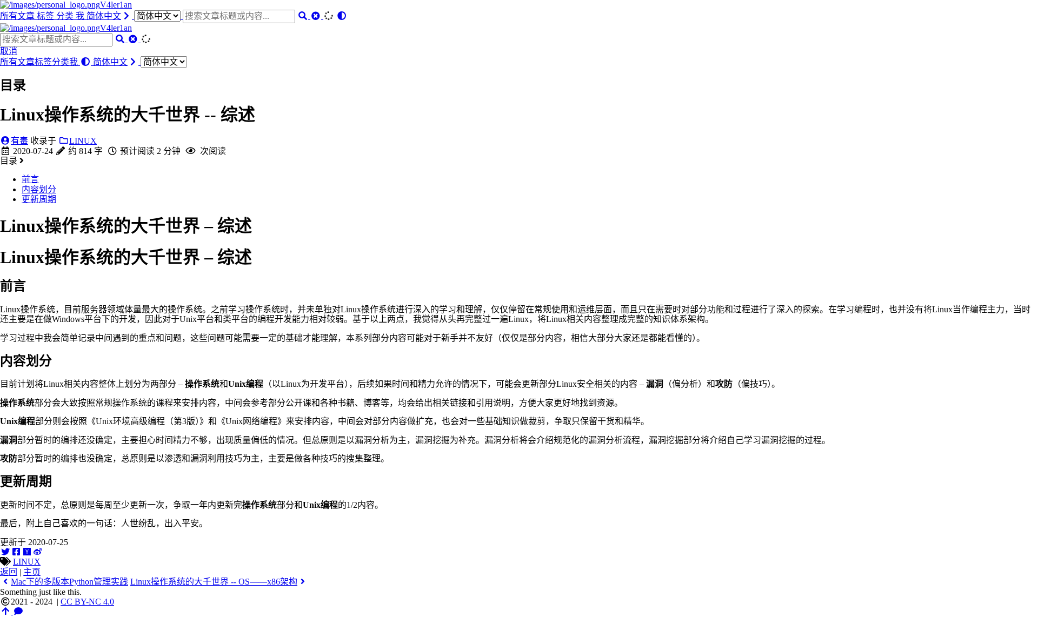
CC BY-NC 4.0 (87, 601)
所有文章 (18, 16)
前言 (30, 179)
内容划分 (39, 189)
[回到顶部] (6, 611)
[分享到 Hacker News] (27, 551)
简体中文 (103, 16)
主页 (32, 571)
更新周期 (39, 199)
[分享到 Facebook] (16, 551)
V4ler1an (116, 4)
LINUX (83, 140)
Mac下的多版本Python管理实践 (69, 581)
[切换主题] (341, 16)
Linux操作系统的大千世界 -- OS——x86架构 (213, 581)
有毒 (19, 140)
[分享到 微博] (37, 551)
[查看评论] (18, 611)
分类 (66, 16)
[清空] (316, 16)
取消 (8, 51)
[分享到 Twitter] (5, 551)
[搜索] (303, 16)
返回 (8, 571)
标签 (46, 16)
